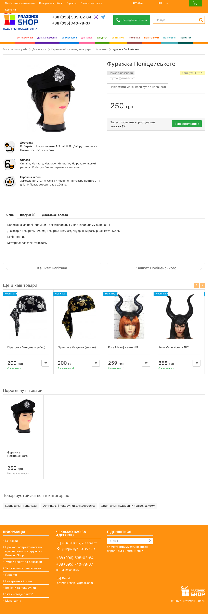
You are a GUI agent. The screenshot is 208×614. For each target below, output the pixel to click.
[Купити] (45, 363)
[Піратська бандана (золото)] (79, 316)
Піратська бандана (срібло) (26, 347)
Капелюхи (101, 49)
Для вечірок (39, 49)
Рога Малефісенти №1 (123, 347)
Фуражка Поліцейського (17, 454)
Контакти (10, 9)
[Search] (201, 20)
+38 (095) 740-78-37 (71, 23)
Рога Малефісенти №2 (173, 347)
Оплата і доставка (91, 3)
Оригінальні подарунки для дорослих (69, 505)
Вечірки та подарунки (20, 587)
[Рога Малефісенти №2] (179, 316)
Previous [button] (196, 285)
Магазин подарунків (15, 49)
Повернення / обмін (51, 3)
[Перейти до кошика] (195, 3)
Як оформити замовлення (20, 3)
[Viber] (96, 17)
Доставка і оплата (55, 214)
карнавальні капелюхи (21, 505)
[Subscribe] (150, 541)
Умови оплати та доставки (23, 561)
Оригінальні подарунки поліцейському (128, 505)
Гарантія (72, 3)
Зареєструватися (187, 123)
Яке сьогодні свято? (19, 594)
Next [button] (202, 285)
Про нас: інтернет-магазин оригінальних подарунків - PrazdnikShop (23, 551)
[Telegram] (102, 17)
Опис (10, 214)
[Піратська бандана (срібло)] (28, 316)
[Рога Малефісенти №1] (129, 316)
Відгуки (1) (28, 214)
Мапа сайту (13, 600)
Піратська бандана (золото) (77, 347)
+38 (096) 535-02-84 (71, 17)
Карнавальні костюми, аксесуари (71, 49)
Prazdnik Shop (193, 600)
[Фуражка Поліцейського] (23, 416)
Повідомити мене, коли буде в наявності (138, 86)
